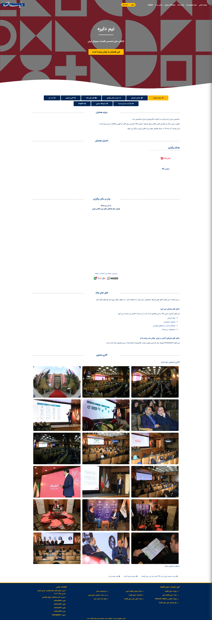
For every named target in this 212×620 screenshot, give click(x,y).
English (150, 5)
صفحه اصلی (203, 5)
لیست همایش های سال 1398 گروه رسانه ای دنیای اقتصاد (158, 576)
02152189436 (58, 608)
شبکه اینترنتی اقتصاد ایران (134, 591)
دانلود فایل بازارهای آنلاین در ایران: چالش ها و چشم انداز (160, 338)
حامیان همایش (136, 98)
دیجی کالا (165, 168)
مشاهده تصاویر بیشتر (172, 566)
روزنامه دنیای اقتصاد (171, 591)
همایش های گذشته (130, 576)
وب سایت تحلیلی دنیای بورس (97, 595)
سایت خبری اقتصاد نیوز (170, 595)
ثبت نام (125, 5)
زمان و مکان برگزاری (113, 98)
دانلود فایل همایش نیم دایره (170, 309)
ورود (132, 5)
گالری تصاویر (70, 98)
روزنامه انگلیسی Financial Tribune (166, 599)
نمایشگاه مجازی (170, 5)
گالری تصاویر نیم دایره (170, 362)
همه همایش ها (191, 5)
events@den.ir (56, 615)
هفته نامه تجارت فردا (100, 599)
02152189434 (58, 604)
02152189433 (58, 600)
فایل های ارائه (90, 98)
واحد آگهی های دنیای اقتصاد (133, 599)
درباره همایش (157, 98)
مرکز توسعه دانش (101, 591)
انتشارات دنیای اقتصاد (135, 595)
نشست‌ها (181, 5)
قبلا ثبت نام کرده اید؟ (125, 103)
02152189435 (58, 611)
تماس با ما (158, 5)
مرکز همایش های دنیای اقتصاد (168, 602)
